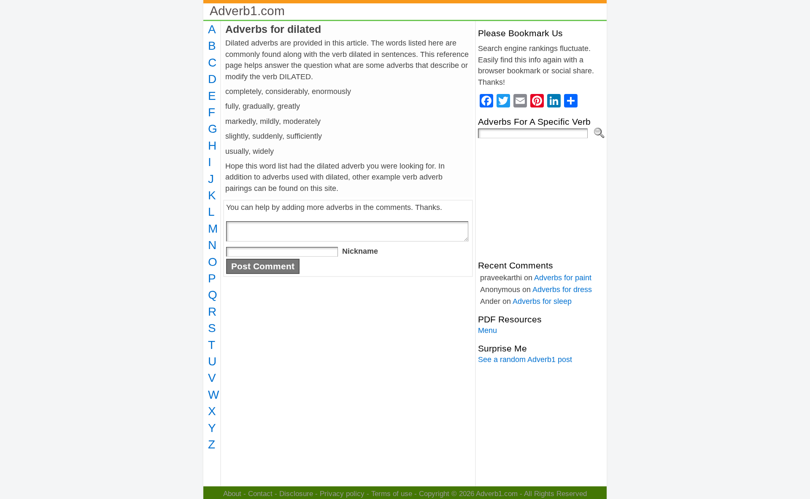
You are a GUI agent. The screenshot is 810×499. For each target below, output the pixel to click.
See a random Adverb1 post (525, 359)
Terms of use (391, 494)
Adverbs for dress (562, 289)
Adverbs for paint (562, 278)
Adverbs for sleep (542, 301)
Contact (260, 494)
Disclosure (296, 494)
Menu (487, 330)
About (232, 494)
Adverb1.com (247, 11)
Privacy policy (342, 494)
